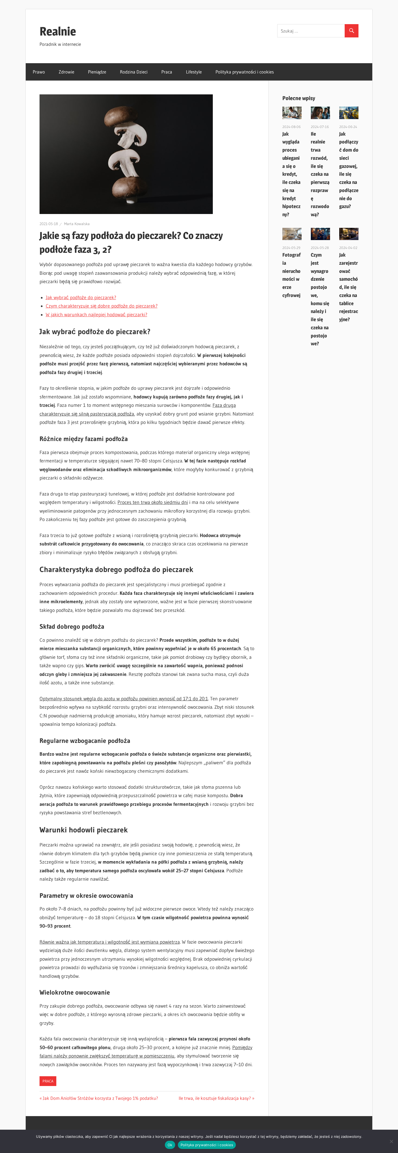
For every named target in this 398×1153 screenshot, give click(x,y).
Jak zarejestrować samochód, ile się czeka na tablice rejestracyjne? (348, 287)
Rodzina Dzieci (134, 72)
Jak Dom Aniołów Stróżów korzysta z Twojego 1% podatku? (100, 1098)
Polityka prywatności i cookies (245, 72)
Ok (170, 1145)
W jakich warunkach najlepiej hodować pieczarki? (96, 315)
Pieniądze (97, 72)
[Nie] (391, 1141)
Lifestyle (194, 72)
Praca (166, 72)
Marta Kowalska (77, 223)
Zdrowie (66, 72)
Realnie (58, 31)
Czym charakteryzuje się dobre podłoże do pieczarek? (102, 306)
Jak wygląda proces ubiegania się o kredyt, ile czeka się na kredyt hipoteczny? (291, 174)
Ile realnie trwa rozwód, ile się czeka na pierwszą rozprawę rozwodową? (320, 174)
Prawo (39, 72)
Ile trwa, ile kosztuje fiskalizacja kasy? (215, 1098)
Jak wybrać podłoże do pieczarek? (81, 298)
